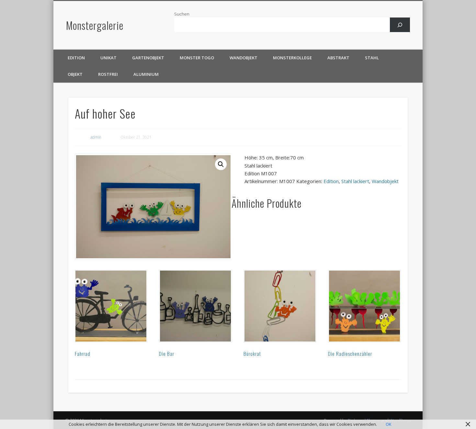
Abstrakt (338, 58)
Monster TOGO (197, 58)
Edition (76, 58)
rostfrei (108, 74)
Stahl (372, 58)
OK (388, 424)
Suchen (181, 14)
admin (95, 137)
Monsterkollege (292, 58)
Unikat (108, 58)
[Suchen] (400, 24)
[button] (221, 164)
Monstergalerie (94, 25)
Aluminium (146, 74)
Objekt (75, 74)
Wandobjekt (243, 58)
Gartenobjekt (148, 58)
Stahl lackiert (355, 181)
